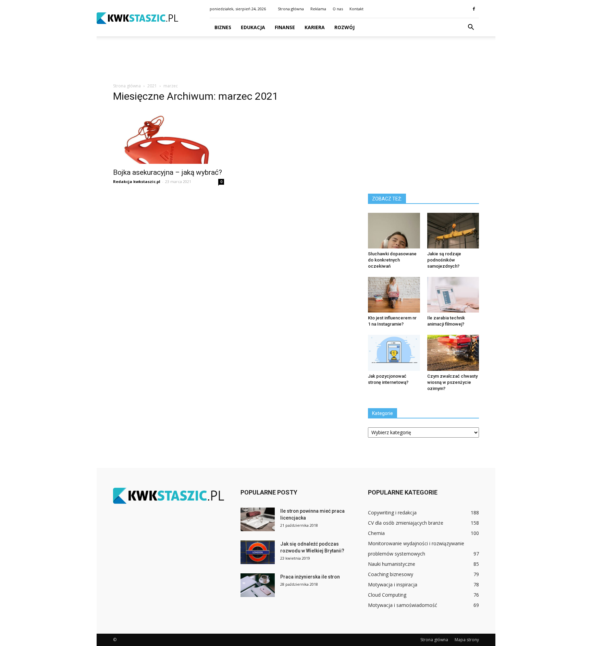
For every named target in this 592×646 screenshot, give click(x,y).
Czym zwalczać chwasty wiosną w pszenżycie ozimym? (452, 382)
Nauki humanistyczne (391, 564)
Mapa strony (467, 640)
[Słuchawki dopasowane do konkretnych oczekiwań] (394, 230)
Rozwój (344, 27)
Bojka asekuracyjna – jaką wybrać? (167, 172)
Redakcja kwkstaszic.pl (136, 181)
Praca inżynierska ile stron (310, 577)
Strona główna (291, 8)
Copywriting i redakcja (392, 512)
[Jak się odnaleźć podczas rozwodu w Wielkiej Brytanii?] (258, 552)
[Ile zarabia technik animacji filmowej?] (453, 295)
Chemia (376, 533)
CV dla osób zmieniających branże (405, 523)
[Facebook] (474, 9)
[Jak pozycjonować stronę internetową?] (394, 352)
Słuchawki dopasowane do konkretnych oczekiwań (392, 260)
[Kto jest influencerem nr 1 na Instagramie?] (394, 295)
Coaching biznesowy (390, 574)
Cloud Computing (387, 595)
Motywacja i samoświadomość (402, 605)
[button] (471, 27)
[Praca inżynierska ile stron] (258, 585)
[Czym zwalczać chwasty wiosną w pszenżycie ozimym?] (453, 352)
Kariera (315, 27)
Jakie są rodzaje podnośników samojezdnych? (444, 260)
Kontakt (356, 8)
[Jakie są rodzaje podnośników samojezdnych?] (453, 230)
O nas (338, 8)
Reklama (318, 8)
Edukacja (253, 27)
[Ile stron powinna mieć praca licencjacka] (258, 519)
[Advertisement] (296, 60)
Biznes (222, 27)
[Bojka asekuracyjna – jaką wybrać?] (168, 136)
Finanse (285, 27)
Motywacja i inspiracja (392, 584)
